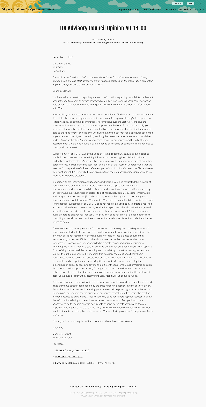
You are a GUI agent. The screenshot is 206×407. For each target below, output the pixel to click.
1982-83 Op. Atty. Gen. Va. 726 (72, 350)
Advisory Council (105, 39)
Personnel (75, 42)
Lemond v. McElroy (66, 362)
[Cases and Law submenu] (160, 9)
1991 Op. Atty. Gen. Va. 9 (68, 356)
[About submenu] (203, 9)
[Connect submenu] (175, 9)
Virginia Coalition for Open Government (28, 9)
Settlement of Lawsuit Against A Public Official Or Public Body (112, 42)
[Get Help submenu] (191, 9)
